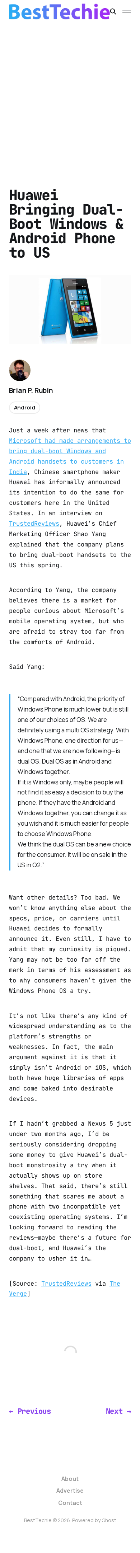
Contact (70, 1503)
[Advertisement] (70, 96)
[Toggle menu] (126, 11)
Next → (118, 1411)
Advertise (70, 1491)
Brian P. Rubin (31, 390)
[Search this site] (113, 11)
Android (24, 407)
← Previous (30, 1411)
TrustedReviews (34, 523)
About (70, 1479)
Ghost (109, 1520)
